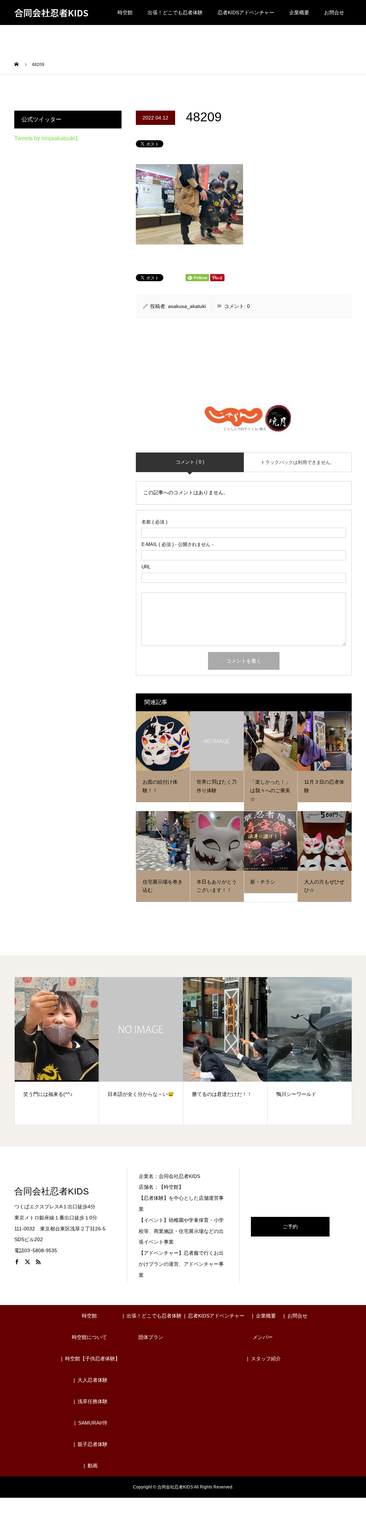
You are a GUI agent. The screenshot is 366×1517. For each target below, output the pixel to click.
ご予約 (290, 1226)
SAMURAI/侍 (92, 1423)
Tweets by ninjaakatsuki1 (46, 138)
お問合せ (334, 12)
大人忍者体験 (93, 1380)
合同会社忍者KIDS (51, 12)
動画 (93, 1465)
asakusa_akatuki (187, 306)
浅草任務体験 (93, 1401)
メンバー (263, 1337)
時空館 (125, 12)
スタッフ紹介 (266, 1358)
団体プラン (150, 1337)
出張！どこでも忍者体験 (175, 12)
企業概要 (299, 12)
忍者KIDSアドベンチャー (246, 12)
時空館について (89, 1337)
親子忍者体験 (93, 1444)
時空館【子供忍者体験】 (92, 1358)
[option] (57, 1050)
